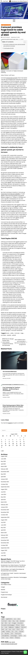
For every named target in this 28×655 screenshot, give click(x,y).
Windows (17, 638)
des (17, 621)
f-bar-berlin (11, 642)
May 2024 (3, 497)
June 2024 (3, 494)
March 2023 (4, 532)
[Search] (5, 18)
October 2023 (4, 514)
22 (20, 443)
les (2, 627)
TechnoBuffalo (5, 635)
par (6, 629)
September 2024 (5, 487)
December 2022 (5, 540)
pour (14, 629)
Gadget (3, 587)
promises (3, 335)
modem (7, 256)
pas (10, 629)
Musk (2, 629)
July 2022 (3, 553)
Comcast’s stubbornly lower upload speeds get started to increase (14, 45)
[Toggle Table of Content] (24, 42)
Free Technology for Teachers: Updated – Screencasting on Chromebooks (11, 389)
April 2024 (3, 499)
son (12, 631)
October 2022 (4, 545)
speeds (9, 335)
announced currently (11, 78)
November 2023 (5, 512)
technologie (14, 635)
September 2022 (5, 548)
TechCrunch (18, 633)
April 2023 (3, 530)
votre (2, 638)
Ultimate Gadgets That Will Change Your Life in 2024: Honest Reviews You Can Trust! (13, 561)
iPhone (18, 625)
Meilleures (11, 627)
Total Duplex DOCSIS (9, 48)
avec (19, 619)
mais (6, 627)
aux (15, 619)
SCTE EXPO (19, 260)
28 (16, 445)
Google (14, 623)
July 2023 (3, 522)
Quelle (3, 631)
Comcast (17, 333)
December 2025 (5, 471)
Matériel (3, 589)
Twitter (20, 635)
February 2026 (4, 469)
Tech (12, 633)
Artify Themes (4, 653)
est (9, 623)
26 (9, 445)
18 (5, 443)
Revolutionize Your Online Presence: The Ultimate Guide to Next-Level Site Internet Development (13, 565)
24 (2, 445)
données (22, 621)
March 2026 (4, 466)
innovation (20, 623)
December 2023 (5, 509)
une (25, 635)
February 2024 (4, 504)
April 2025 (3, 476)
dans (9, 621)
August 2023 (4, 520)
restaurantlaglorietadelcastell (9, 644)
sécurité (7, 633)
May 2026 (3, 461)
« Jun (2, 450)
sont (16, 631)
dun (2, 623)
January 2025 (4, 479)
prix (22, 629)
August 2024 (4, 489)
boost (7, 333)
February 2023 (4, 535)
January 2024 (4, 507)
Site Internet (4, 597)
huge (22, 333)
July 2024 (3, 492)
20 (13, 443)
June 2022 (3, 555)
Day (14, 621)
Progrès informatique (5, 24)
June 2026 (3, 459)
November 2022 (5, 542)
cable (11, 333)
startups (21, 631)
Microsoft (23, 627)
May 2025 (3, 474)
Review (8, 631)
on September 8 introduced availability (13, 193)
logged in (10, 423)
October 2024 (4, 484)
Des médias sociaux (6, 584)
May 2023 (3, 527)
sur (2, 633)
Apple (2, 619)
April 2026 (3, 464)
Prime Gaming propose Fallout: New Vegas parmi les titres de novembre (13, 406)
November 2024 (5, 481)
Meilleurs (17, 627)
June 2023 (3, 525)
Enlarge (3, 71)
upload (14, 335)
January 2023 (4, 537)
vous (7, 638)
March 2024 (4, 502)
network (22, 254)
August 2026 (4, 456)
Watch (11, 638)
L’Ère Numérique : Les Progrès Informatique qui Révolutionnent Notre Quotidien (12, 570)
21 (16, 443)
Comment (4, 621)
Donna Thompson (6, 37)
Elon (6, 623)
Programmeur (4, 592)
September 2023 (5, 517)
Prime (18, 629)
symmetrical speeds (13, 167)
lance (22, 625)
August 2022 (4, 550)
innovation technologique (7, 625)
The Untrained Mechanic (10, 371)
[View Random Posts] (2, 18)
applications (9, 619)
